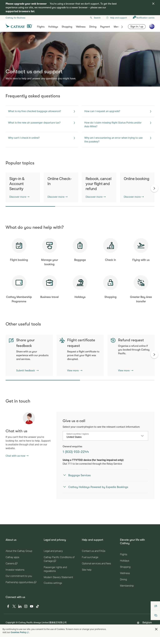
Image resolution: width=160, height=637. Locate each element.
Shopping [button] (67, 26)
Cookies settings (53, 583)
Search (97, 17)
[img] (153, 4)
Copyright (10, 622)
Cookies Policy (18, 632)
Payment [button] (105, 26)
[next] (154, 188)
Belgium (147, 622)
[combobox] (103, 437)
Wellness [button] (80, 26)
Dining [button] (92, 26)
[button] (156, 629)
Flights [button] (41, 26)
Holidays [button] (53, 26)
